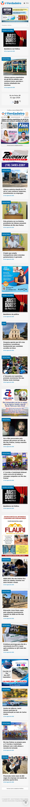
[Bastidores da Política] (15, 42)
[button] (26, 3)
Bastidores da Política (7, 30)
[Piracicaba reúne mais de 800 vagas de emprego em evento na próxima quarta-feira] (15, 770)
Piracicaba (5, 757)
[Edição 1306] (15, 127)
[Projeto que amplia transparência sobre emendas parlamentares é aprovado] (15, 248)
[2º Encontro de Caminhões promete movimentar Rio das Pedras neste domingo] (15, 371)
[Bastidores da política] (15, 307)
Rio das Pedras (6, 58)
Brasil (3, 323)
